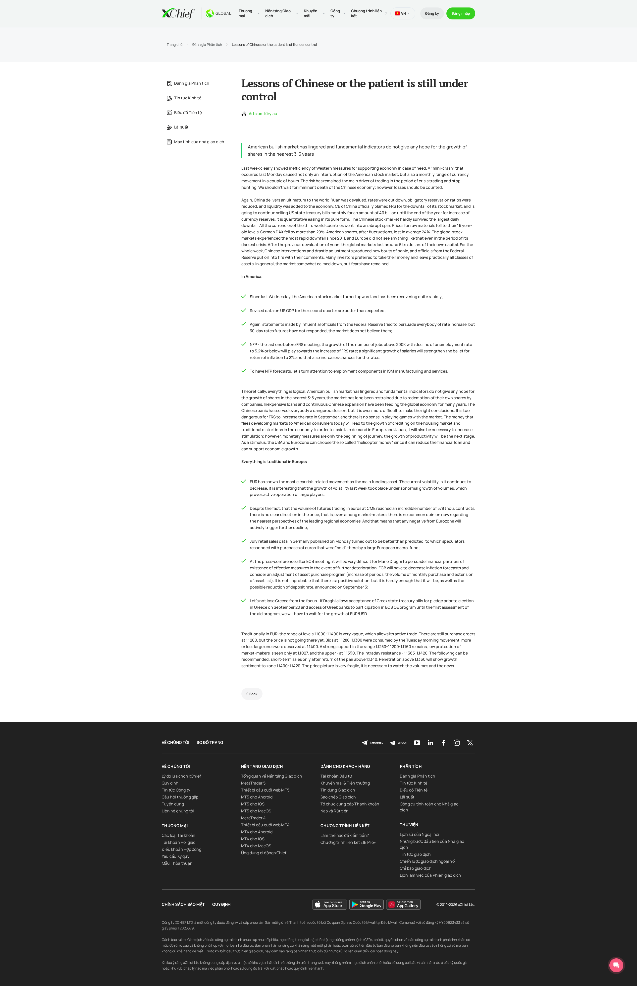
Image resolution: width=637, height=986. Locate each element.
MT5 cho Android (256, 797)
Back (253, 693)
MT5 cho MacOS (256, 811)
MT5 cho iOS (253, 804)
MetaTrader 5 (253, 783)
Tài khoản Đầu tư (336, 776)
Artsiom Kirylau (263, 113)
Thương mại (175, 825)
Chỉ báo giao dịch (415, 868)
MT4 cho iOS (253, 839)
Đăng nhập (461, 13)
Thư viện (409, 824)
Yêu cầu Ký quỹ (175, 856)
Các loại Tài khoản (179, 835)
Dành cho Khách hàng (345, 766)
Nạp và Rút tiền (334, 811)
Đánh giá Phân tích (207, 44)
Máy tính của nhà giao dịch (199, 141)
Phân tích (411, 766)
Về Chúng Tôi (175, 742)
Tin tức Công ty (176, 790)
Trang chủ (174, 44)
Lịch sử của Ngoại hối (419, 834)
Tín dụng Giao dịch (337, 790)
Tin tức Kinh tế (187, 98)
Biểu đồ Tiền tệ (188, 112)
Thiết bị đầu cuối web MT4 (265, 825)
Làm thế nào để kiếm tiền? (344, 835)
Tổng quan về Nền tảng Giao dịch (271, 776)
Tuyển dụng (173, 804)
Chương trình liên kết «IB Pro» (348, 842)
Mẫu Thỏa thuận (177, 863)
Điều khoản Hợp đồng (181, 849)
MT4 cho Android (256, 832)
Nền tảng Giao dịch (262, 766)
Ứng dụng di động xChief (264, 852)
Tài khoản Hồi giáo (179, 842)
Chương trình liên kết (366, 13)
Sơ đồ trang (210, 742)
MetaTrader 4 (253, 818)
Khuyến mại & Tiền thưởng (345, 783)
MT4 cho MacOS (256, 846)
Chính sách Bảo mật (183, 904)
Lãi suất (181, 127)
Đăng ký (432, 13)
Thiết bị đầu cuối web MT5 (265, 790)
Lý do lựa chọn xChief (181, 776)
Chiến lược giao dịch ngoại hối (428, 861)
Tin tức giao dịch (415, 854)
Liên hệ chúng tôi (178, 811)
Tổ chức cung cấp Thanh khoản (349, 804)
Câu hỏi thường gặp (180, 797)
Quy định (170, 783)
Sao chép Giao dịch (338, 797)
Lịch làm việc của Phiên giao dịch (430, 875)
